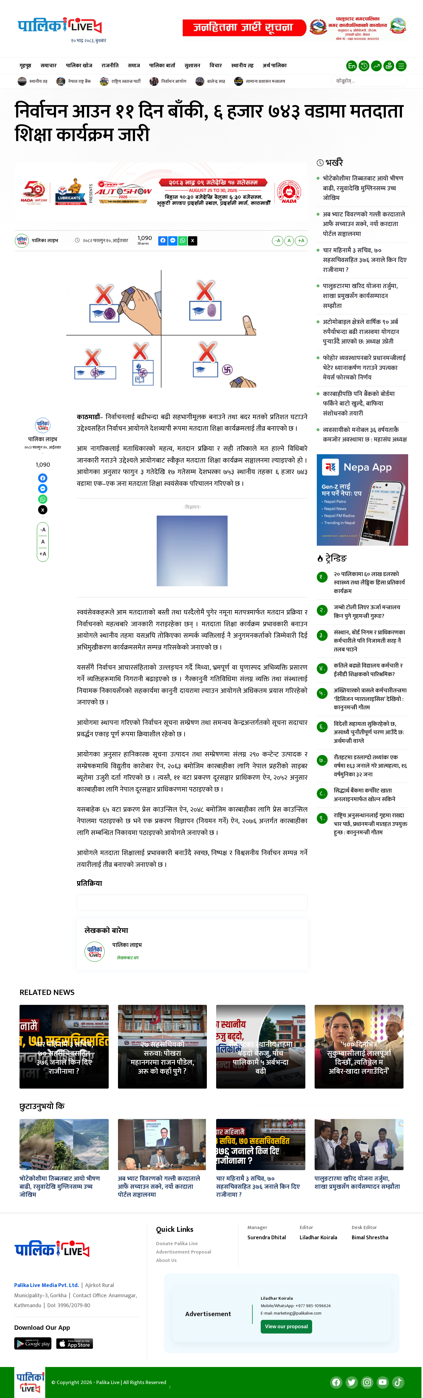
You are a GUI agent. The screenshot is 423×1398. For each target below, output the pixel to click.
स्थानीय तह (242, 65)
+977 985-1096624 (313, 1305)
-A (277, 241)
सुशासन (192, 65)
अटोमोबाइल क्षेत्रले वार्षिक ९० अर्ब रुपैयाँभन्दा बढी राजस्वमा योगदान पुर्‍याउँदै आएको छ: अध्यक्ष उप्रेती (361, 332)
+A (301, 241)
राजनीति (110, 65)
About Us (166, 1261)
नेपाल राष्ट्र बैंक (79, 81)
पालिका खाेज (79, 65)
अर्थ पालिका (275, 65)
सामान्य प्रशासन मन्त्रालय (265, 81)
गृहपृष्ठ (25, 65)
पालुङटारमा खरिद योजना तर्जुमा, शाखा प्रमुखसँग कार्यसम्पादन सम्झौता (360, 296)
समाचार (49, 65)
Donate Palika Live (177, 1244)
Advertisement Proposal (183, 1252)
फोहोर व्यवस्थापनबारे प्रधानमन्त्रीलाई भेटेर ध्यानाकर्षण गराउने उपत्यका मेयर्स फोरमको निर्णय (364, 368)
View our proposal (286, 1326)
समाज (134, 65)
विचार (216, 65)
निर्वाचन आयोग (173, 81)
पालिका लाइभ (45, 240)
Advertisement (208, 1314)
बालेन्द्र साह (216, 81)
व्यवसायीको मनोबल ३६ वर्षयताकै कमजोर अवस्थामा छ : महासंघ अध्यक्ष (365, 435)
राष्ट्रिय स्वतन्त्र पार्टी (126, 81)
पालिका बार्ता (162, 65)
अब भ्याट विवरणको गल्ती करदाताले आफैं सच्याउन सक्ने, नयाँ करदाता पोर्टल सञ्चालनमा (364, 224)
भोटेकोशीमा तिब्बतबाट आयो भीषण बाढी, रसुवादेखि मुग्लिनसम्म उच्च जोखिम (363, 188)
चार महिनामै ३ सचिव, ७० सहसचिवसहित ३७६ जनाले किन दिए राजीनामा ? (365, 260)
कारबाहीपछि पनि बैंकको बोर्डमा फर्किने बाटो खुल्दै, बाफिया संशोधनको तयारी (359, 404)
